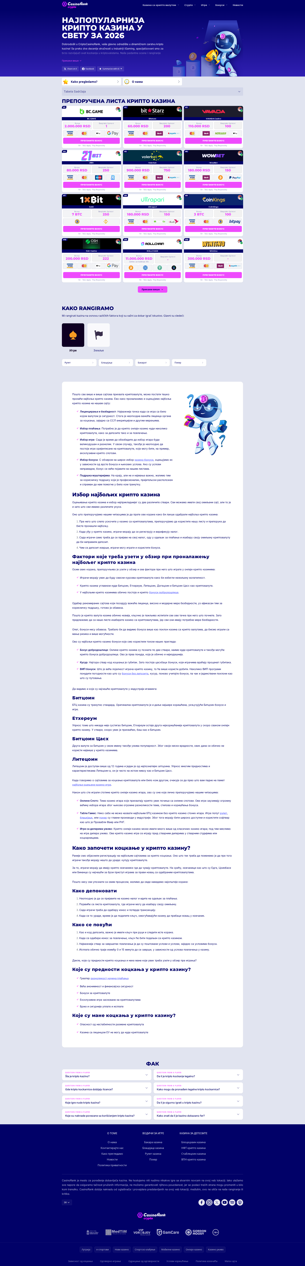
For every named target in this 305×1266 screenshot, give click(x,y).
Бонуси (219, 5)
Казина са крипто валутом (159, 5)
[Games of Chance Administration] (92, 1232)
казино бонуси (144, 459)
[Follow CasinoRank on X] (217, 1202)
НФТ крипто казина (193, 1148)
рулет (223, 813)
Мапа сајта (231, 1261)
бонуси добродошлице (163, 592)
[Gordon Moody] (195, 1232)
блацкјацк (86, 817)
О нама (112, 1142)
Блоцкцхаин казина (193, 1142)
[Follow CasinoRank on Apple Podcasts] (240, 1202)
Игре (204, 5)
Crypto (188, 5)
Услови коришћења (177, 1261)
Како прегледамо (112, 1153)
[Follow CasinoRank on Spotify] (232, 1202)
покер (103, 817)
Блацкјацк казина (153, 1148)
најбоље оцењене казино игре (91, 784)
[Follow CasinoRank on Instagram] (209, 1202)
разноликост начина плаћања (110, 978)
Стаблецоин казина (193, 1153)
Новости (238, 5)
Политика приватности (112, 1165)
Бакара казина (153, 1142)
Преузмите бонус (91, 140)
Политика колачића (206, 1261)
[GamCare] (168, 1232)
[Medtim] (116, 1232)
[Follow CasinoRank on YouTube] (224, 1202)
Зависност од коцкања (80, 1261)
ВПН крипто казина (193, 1159)
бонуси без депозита (135, 673)
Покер (153, 1159)
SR (65, 1202)
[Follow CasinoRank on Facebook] (201, 1202)
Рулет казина (153, 1153)
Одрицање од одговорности (143, 1261)
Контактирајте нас (112, 1148)
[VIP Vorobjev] (142, 1232)
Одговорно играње (110, 1261)
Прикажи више (151, 289)
